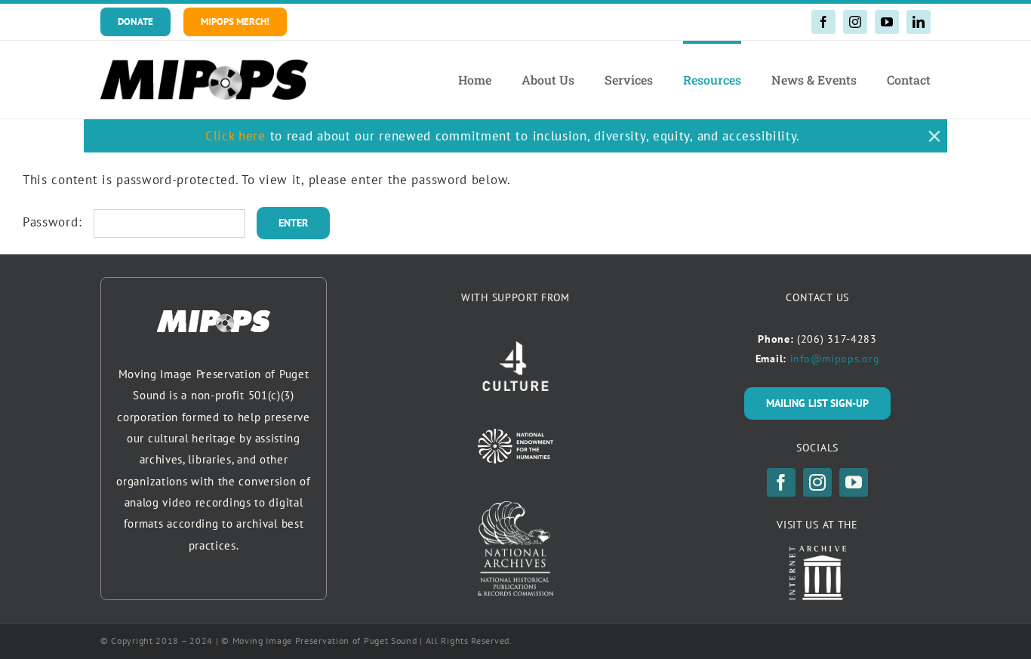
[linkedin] (918, 22)
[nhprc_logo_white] (515, 507)
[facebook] (823, 22)
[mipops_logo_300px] (204, 65)
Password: (54, 222)
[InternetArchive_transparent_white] (817, 552)
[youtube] (887, 22)
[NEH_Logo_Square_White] (515, 435)
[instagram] (855, 22)
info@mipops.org (835, 358)
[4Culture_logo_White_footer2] (515, 347)
